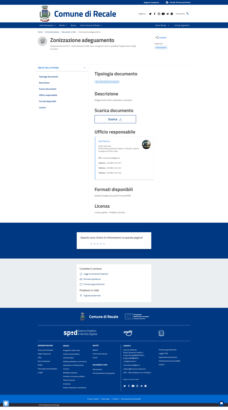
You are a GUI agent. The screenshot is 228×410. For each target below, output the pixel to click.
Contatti (127, 345)
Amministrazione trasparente (104, 373)
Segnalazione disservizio (168, 357)
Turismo (66, 368)
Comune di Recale (85, 13)
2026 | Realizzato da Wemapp (49, 405)
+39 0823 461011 (129, 361)
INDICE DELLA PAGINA (48, 67)
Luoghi (40, 372)
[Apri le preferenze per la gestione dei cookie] (6, 403)
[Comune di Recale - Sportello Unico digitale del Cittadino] (45, 13)
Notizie (95, 350)
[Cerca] (187, 13)
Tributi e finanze (69, 380)
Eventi (95, 357)
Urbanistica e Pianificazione (73, 365)
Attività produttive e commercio (75, 361)
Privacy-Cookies (93, 399)
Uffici (40, 357)
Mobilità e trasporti (70, 372)
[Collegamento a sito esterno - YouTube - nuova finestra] (163, 13)
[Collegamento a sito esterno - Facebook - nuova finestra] (154, 13)
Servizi (66, 345)
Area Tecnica (104, 141)
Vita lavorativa (68, 357)
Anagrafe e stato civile (71, 350)
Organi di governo (44, 353)
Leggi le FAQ (163, 353)
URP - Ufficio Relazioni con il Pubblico (137, 372)
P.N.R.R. (161, 364)
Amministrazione (52, 31)
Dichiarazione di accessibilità (169, 361)
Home (40, 31)
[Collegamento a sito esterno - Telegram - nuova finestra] (167, 13)
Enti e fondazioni (44, 361)
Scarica (113, 119)
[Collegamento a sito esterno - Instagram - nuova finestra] (158, 13)
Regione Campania (151, 2)
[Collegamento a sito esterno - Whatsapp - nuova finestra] (171, 13)
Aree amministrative (45, 350)
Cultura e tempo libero (71, 354)
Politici (40, 365)
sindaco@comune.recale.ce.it (134, 368)
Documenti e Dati (69, 31)
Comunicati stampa (100, 353)
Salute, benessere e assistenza (74, 387)
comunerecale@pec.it (131, 365)
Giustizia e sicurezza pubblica (74, 376)
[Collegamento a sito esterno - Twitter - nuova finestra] (150, 13)
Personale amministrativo (47, 368)
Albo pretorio (97, 369)
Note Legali (105, 399)
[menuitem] (159, 25)
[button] (178, 2)
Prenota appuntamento (167, 349)
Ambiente (66, 383)
